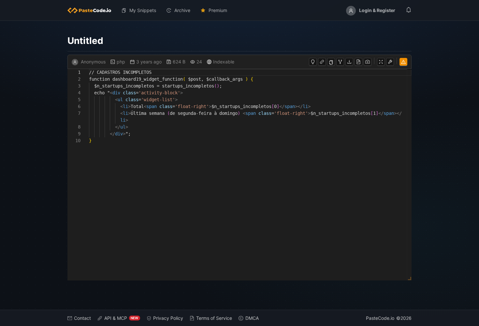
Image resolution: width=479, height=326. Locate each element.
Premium (218, 10)
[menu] (239, 10)
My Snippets (142, 10)
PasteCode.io (380, 318)
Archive (182, 10)
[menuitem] (91, 10)
